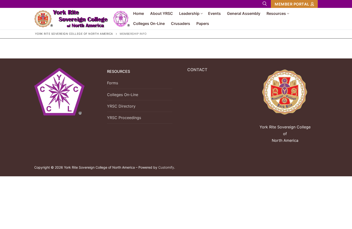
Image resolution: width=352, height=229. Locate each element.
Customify (166, 167)
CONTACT (197, 69)
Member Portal (292, 4)
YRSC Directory (121, 106)
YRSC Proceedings (124, 117)
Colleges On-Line (122, 94)
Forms (112, 82)
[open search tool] (264, 3)
